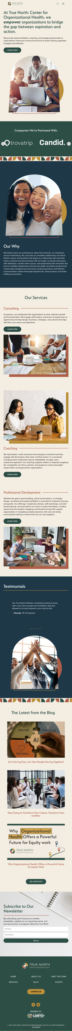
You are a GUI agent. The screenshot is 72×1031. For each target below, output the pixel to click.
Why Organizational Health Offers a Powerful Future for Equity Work (36, 865)
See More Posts (36, 882)
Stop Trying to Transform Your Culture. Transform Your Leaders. (36, 814)
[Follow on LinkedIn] (38, 1005)
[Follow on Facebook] (33, 1005)
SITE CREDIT (36, 1027)
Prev (3, 144)
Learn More (12, 50)
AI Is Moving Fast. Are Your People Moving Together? (36, 761)
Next (69, 144)
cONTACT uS (36, 992)
